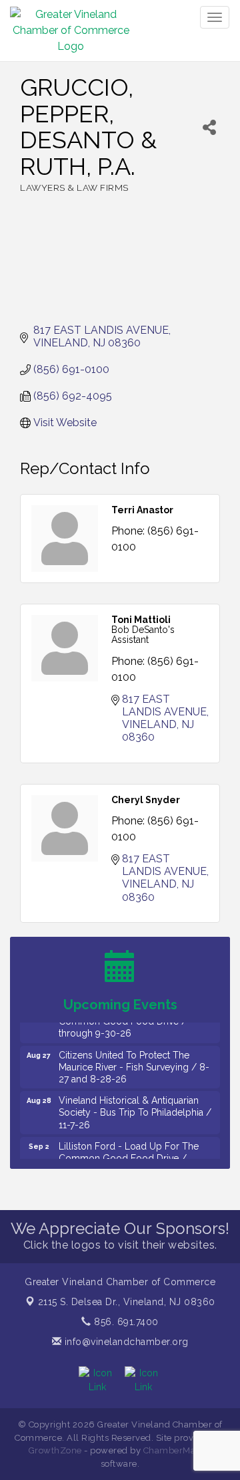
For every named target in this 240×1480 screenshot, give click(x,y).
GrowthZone (55, 1450)
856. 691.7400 (125, 1321)
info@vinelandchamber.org (125, 1341)
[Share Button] (209, 127)
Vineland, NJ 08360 (126, 1301)
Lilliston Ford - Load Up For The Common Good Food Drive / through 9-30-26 (129, 1153)
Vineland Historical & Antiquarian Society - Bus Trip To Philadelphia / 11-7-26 (135, 1107)
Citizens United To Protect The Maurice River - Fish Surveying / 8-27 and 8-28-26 (134, 1062)
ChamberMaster (177, 1450)
